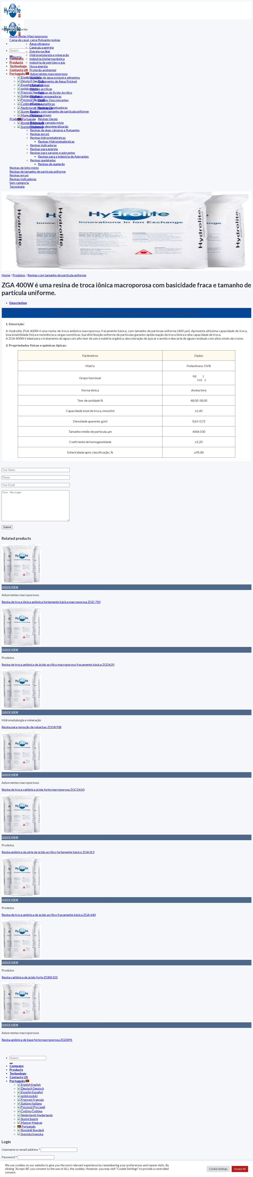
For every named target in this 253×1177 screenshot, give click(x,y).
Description (18, 303)
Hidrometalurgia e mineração (49, 55)
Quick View (10, 587)
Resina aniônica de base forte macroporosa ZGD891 (37, 1040)
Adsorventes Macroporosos (28, 36)
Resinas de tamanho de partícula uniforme (37, 171)
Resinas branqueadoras (45, 96)
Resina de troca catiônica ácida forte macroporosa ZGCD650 (43, 789)
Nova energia (38, 66)
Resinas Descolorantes (53, 100)
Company (16, 1066)
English (35, 1084)
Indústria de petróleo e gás (47, 62)
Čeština (36, 1111)
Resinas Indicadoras (22, 179)
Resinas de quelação (51, 164)
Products (16, 62)
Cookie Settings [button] (218, 1168)
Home (6, 275)
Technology (17, 66)
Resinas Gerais (48, 119)
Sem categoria (19, 183)
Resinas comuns (40, 115)
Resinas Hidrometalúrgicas (56, 141)
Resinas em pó (39, 134)
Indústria (15, 57)
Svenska (37, 1134)
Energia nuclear (39, 51)
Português (17, 73)
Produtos (15, 119)
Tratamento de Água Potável (57, 81)
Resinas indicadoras (43, 145)
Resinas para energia (44, 149)
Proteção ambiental (42, 70)
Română (38, 1130)
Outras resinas (40, 85)
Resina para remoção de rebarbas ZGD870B (31, 727)
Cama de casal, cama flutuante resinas (34, 40)
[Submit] (11, 1063)
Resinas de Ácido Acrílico (55, 92)
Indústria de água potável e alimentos (55, 77)
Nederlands (44, 1115)
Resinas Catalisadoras (53, 107)
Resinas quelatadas (43, 160)
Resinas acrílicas (41, 89)
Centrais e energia (41, 47)
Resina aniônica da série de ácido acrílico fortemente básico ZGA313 (48, 852)
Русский (39, 1107)
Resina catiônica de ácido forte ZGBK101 (30, 977)
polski (33, 1096)
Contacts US (18, 70)
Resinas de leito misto (24, 167)
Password (9, 1157)
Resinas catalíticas (42, 104)
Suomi (33, 1119)
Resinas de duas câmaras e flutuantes (55, 130)
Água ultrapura (39, 43)
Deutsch (38, 1088)
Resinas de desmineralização (49, 126)
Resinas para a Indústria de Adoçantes (63, 156)
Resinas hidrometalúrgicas (48, 137)
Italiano (36, 1103)
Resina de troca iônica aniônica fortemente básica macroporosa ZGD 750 (51, 602)
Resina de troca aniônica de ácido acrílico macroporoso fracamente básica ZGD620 (58, 664)
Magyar (36, 1122)
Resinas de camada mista (47, 122)
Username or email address (21, 1149)
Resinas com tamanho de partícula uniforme (59, 111)
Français (38, 1099)
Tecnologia (17, 186)
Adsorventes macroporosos (49, 74)
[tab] (130, 303)
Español (37, 1092)
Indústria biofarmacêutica (47, 59)
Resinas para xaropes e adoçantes (52, 152)
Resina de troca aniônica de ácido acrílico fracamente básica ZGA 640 (49, 915)
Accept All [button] (240, 1168)
